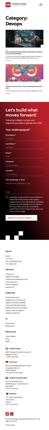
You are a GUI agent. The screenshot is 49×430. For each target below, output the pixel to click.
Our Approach (11, 264)
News (8, 341)
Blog (7, 339)
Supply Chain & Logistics (15, 310)
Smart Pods (10, 323)
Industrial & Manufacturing (16, 305)
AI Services (10, 274)
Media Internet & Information (16, 308)
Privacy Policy (10, 425)
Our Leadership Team (14, 261)
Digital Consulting (12, 277)
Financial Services (12, 297)
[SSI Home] (16, 4)
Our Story (9, 259)
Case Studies (11, 336)
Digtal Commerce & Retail (15, 303)
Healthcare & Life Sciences (16, 300)
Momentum (10, 326)
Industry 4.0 (10, 287)
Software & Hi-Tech (13, 313)
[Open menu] (40, 4)
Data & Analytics (12, 284)
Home (8, 256)
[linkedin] (11, 414)
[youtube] (7, 414)
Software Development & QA (17, 279)
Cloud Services (11, 282)
